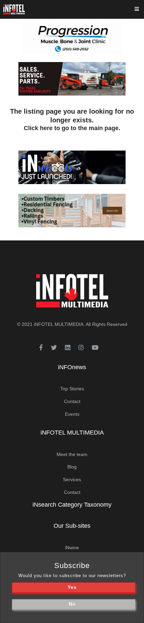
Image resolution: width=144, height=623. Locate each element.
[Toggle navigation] (141, 9)
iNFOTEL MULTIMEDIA (58, 324)
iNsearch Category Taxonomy (72, 504)
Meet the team (72, 454)
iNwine (72, 547)
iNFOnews (72, 367)
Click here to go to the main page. (72, 128)
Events (72, 414)
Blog (72, 466)
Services (72, 479)
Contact (72, 401)
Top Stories (72, 388)
